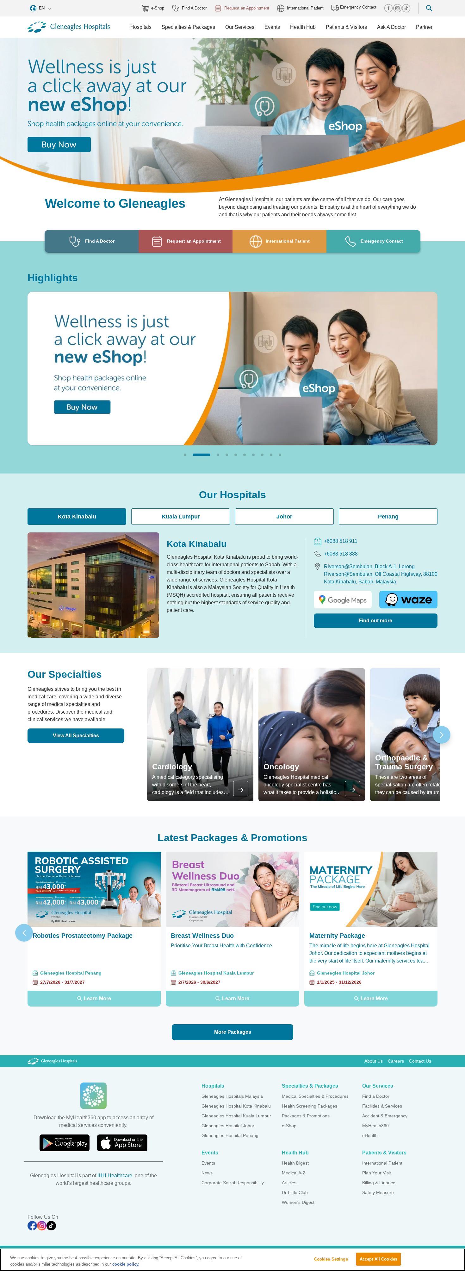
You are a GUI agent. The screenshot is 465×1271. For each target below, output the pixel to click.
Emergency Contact (357, 7)
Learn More (97, 998)
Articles (289, 1182)
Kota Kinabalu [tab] (77, 516)
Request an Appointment (246, 8)
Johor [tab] (284, 516)
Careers (396, 1061)
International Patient (305, 8)
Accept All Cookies (378, 1259)
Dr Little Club (295, 1192)
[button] (185, 455)
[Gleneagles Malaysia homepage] (69, 27)
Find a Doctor (375, 1096)
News (207, 1172)
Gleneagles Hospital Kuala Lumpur (236, 1115)
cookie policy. (126, 1264)
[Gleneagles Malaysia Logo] (52, 1061)
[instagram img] (397, 8)
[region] (232, 1260)
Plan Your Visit (376, 1172)
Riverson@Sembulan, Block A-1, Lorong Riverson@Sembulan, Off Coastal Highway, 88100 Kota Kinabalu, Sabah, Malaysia (380, 574)
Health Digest (295, 1163)
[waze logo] (408, 599)
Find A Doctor (194, 8)
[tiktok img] (406, 8)
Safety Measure (378, 1192)
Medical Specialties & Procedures (315, 1096)
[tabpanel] (232, 585)
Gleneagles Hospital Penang (230, 1135)
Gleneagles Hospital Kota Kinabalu (236, 1106)
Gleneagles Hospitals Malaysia (232, 1096)
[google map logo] (343, 599)
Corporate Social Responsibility (233, 1182)
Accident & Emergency (384, 1115)
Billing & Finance (378, 1182)
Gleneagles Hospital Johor (228, 1125)
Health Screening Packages (309, 1106)
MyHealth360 (375, 1125)
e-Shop (157, 8)
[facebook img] (388, 8)
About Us (373, 1061)
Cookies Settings (331, 1259)
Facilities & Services (382, 1106)
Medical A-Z (294, 1172)
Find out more (375, 620)
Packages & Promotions (306, 1115)
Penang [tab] (388, 516)
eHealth (370, 1135)
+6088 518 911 (340, 541)
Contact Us (420, 1061)
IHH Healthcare (114, 1175)
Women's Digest (298, 1202)
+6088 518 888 (341, 553)
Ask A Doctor (391, 27)
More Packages (232, 1032)
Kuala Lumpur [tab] (181, 516)
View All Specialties (76, 735)
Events (208, 1163)
